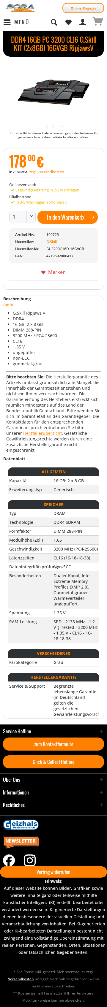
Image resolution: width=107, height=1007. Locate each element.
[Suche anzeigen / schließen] (54, 22)
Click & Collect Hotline (53, 761)
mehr (8, 304)
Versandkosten (21, 978)
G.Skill (51, 241)
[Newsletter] (53, 842)
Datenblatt (14, 459)
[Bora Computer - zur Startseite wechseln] (21, 8)
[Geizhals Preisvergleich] (53, 825)
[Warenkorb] (97, 22)
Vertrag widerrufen (53, 872)
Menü (21, 22)
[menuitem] (16, 22)
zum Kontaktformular (53, 744)
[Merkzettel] (68, 22)
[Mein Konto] (83, 22)
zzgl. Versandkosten (46, 172)
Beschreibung (17, 299)
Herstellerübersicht (42, 433)
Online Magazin (83, 8)
